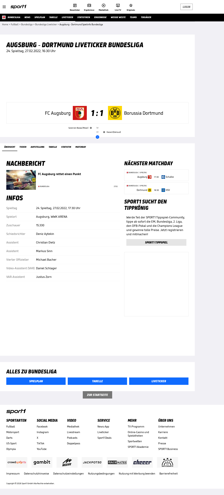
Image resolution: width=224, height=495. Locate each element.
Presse (162, 443)
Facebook (42, 426)
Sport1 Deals (104, 437)
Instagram (43, 432)
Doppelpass (73, 443)
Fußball (10, 426)
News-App (103, 426)
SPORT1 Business (168, 449)
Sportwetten (135, 441)
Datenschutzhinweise (36, 473)
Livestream (73, 432)
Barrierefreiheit (168, 473)
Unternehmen (166, 426)
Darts (9, 437)
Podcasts (72, 437)
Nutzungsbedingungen (101, 473)
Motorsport (12, 432)
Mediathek (73, 426)
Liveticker (103, 432)
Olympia (11, 449)
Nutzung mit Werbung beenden (137, 473)
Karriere (163, 432)
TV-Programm (136, 426)
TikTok (40, 443)
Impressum (13, 473)
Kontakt (162, 437)
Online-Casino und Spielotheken (138, 433)
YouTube (42, 449)
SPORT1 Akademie (138, 447)
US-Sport (11, 443)
